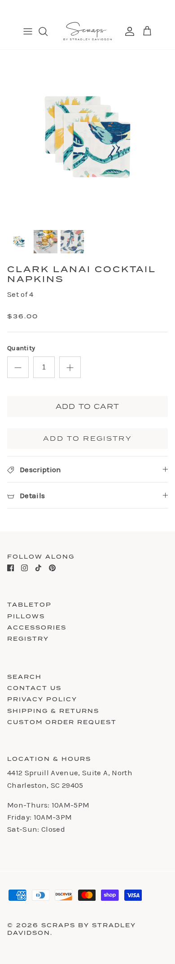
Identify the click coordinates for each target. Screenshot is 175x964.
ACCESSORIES (36, 627)
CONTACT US (34, 688)
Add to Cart (87, 406)
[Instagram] (24, 568)
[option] (87, 137)
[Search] (47, 31)
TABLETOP (29, 604)
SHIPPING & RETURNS (53, 711)
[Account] (127, 31)
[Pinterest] (52, 568)
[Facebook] (10, 568)
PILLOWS (26, 616)
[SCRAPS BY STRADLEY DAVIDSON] (87, 31)
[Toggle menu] (28, 31)
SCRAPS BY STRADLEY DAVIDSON (71, 929)
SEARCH (24, 677)
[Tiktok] (38, 568)
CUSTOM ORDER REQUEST (62, 722)
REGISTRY (28, 639)
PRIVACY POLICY (42, 699)
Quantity (21, 348)
